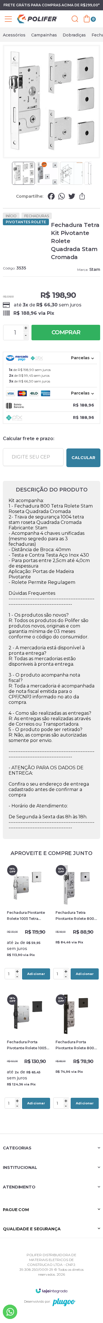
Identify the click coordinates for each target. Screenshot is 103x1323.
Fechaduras (36, 216)
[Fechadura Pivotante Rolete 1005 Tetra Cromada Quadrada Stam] (27, 922)
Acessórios (14, 35)
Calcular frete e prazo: (28, 438)
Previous (9, 173)
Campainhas (44, 35)
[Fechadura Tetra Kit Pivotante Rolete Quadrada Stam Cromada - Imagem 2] (47, 173)
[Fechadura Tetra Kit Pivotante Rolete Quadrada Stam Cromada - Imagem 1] (23, 173)
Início (11, 216)
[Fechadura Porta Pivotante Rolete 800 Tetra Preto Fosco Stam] (76, 1052)
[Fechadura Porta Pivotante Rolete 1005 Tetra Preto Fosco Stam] (27, 1052)
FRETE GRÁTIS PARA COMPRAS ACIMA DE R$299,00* (51, 5)
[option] (14, 35)
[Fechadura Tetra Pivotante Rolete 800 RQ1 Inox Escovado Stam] (76, 922)
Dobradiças (74, 35)
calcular (83, 457)
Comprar (66, 332)
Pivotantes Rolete (26, 222)
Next (93, 173)
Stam (94, 269)
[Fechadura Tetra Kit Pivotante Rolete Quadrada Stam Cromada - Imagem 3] (71, 173)
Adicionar (36, 974)
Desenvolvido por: (37, 1301)
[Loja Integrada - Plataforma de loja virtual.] (51, 1290)
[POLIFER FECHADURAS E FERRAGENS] (37, 19)
